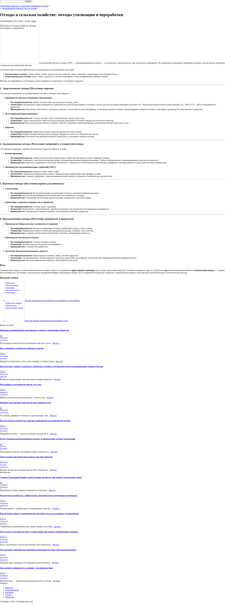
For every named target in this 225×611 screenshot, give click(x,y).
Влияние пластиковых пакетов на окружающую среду (25, 403)
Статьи (8, 595)
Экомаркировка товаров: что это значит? (20, 8)
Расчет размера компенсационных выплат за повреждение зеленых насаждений (37, 439)
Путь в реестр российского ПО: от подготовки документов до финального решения (39, 532)
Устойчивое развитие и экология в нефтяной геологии (24, 6)
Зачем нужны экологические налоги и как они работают (26, 457)
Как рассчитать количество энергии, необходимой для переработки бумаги (35, 421)
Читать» (56, 343)
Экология (9, 597)
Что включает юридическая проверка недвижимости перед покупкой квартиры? (38, 550)
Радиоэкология (11, 590)
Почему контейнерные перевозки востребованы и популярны (52, 300)
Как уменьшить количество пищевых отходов (22, 348)
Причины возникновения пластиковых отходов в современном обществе (34, 330)
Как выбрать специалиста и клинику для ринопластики (26, 568)
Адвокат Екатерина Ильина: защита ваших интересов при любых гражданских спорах (41, 477)
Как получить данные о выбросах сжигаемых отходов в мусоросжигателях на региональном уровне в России (51, 366)
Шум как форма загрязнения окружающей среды (46, 321)
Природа (9, 588)
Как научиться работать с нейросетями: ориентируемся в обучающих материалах (38, 495)
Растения (9, 592)
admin (33, 21)
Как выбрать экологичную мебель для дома (20, 384)
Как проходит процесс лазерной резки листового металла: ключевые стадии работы (39, 513)
